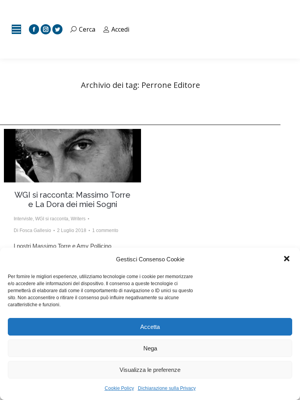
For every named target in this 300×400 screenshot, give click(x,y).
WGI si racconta (51, 218)
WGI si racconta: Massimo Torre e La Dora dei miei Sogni (72, 199)
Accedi (120, 29)
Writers (78, 218)
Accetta (150, 326)
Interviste (23, 218)
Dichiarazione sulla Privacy (167, 388)
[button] (287, 259)
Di (32, 230)
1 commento (105, 230)
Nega (150, 348)
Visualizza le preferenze (150, 369)
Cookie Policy (119, 388)
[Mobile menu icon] (16, 29)
